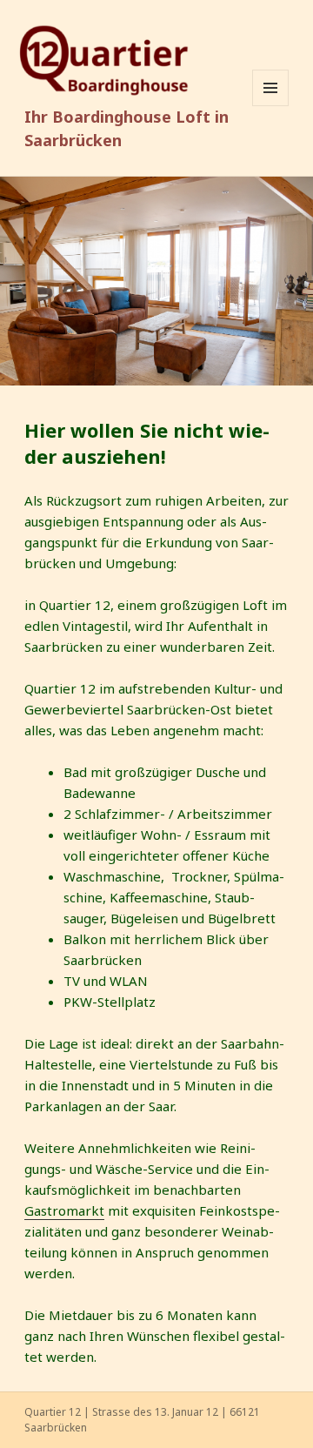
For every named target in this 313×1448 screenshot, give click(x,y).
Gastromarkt (64, 1210)
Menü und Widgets (271, 105)
